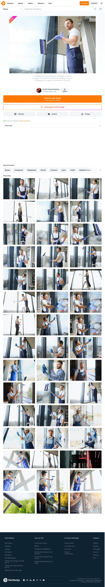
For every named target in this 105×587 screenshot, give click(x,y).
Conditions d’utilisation (75, 580)
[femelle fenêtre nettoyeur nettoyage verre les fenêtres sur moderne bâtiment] (81, 459)
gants (64, 170)
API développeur (10, 558)
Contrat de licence (40, 543)
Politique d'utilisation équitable (88, 582)
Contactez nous (68, 546)
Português (95, 549)
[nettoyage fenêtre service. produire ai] (52, 503)
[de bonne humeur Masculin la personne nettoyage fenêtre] (19, 480)
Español (94, 546)
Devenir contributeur (67, 553)
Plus (50, 3)
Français (95, 555)
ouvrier (43, 170)
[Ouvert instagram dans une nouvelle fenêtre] (27, 580)
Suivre (64, 91)
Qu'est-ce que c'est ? (24, 121)
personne (53, 170)
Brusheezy (8, 543)
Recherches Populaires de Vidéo (43, 562)
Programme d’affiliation (42, 549)
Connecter (92, 3)
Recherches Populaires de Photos (43, 557)
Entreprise (8, 552)
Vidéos (30, 3)
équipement (31, 170)
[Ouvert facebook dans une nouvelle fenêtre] (24, 580)
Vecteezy (8, 546)
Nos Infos (66, 549)
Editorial (41, 3)
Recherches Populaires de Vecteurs (43, 553)
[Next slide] (97, 170)
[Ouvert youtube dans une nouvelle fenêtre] (44, 580)
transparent (18, 170)
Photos (20, 3)
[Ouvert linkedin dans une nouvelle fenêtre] (30, 580)
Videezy (7, 549)
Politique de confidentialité (92, 580)
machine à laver (85, 170)
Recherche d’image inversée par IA (11, 562)
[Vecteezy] (3, 3)
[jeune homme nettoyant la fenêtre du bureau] (16, 459)
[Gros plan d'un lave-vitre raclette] (19, 503)
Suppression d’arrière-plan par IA (14, 566)
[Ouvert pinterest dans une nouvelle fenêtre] (34, 580)
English (94, 543)
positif (72, 170)
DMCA (36, 546)
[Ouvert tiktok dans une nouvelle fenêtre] (37, 580)
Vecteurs (10, 3)
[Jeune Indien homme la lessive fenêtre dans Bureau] (86, 415)
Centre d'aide (67, 543)
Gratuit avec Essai (52, 99)
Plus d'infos (8, 126)
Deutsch (94, 552)
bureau (7, 170)
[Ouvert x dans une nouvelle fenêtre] (40, 580)
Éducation (8, 555)
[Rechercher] (93, 9)
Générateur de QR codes (13, 570)
